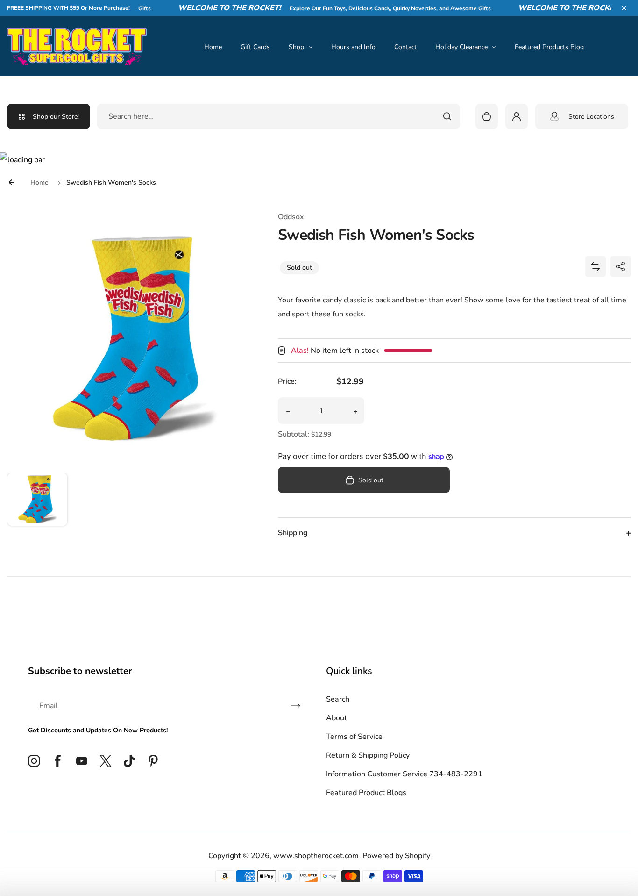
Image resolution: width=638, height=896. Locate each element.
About (336, 718)
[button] (624, 8)
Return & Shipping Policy (368, 755)
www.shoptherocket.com (316, 856)
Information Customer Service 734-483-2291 (404, 774)
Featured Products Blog (549, 47)
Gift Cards (255, 47)
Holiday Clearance (461, 47)
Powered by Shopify (396, 856)
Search (337, 699)
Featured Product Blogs (366, 793)
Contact (405, 47)
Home (213, 47)
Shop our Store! (56, 116)
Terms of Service (354, 736)
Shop (296, 47)
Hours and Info (353, 47)
